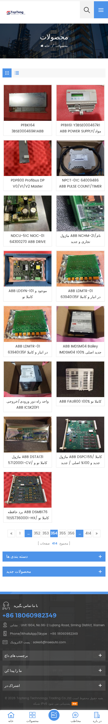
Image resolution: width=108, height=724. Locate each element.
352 (37, 533)
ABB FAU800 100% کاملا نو (80, 401)
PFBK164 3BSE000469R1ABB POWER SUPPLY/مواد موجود (27, 128)
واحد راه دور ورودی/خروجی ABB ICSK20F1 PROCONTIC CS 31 (28, 405)
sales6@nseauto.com (49, 642)
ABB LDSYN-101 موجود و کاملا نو (28, 294)
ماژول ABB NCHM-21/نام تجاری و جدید (80, 239)
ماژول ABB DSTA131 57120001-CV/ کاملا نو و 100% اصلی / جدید (27, 460)
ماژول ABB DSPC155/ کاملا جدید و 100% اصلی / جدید (80, 460)
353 (45, 533)
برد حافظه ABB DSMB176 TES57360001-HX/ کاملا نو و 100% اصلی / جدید (27, 515)
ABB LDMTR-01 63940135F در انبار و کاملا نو (80, 294)
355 (62, 533)
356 (71, 533)
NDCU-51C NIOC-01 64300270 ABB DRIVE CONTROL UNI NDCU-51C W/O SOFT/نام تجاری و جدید (28, 239)
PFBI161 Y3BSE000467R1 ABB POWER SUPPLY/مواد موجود (80, 128)
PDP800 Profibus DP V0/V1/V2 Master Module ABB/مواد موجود (27, 183)
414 (88, 533)
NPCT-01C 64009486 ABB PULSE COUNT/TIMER (80, 183)
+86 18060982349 (30, 615)
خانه (46, 46)
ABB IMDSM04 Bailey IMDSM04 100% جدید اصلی (80, 349)
